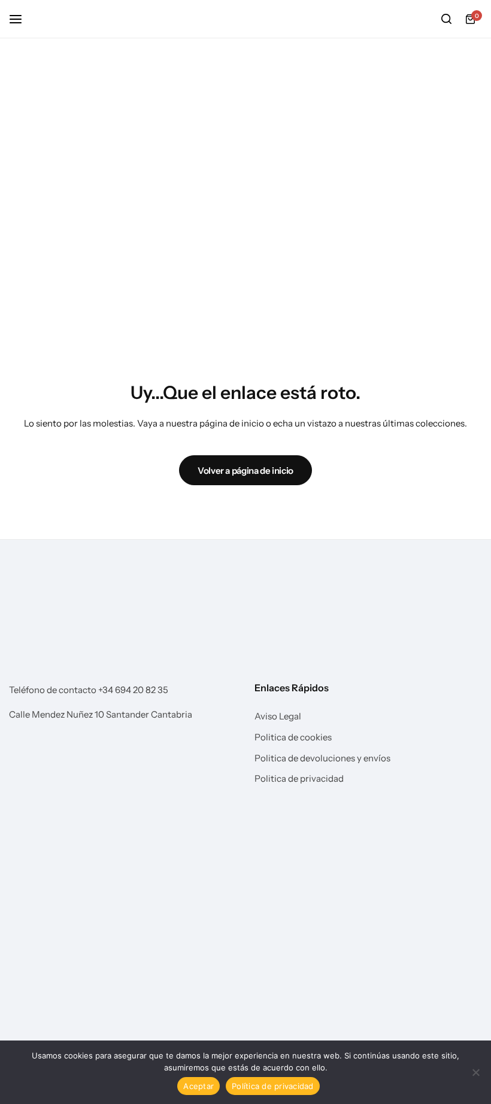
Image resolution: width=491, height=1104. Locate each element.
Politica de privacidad (299, 778)
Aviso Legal (277, 716)
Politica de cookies (293, 737)
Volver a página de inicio (245, 470)
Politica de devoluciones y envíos (322, 758)
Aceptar (198, 1086)
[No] (476, 1072)
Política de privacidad (273, 1086)
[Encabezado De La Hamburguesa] (21, 18)
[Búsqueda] (446, 19)
